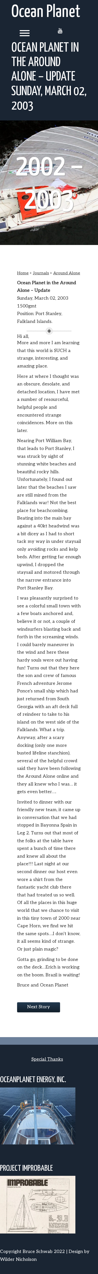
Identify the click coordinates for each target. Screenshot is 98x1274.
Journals (41, 273)
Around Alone (66, 273)
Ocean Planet (45, 12)
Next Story (38, 1007)
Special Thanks (47, 1059)
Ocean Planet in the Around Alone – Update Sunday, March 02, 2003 (49, 77)
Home (23, 273)
